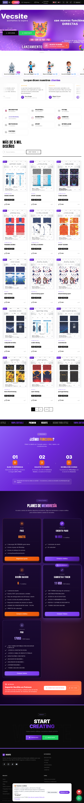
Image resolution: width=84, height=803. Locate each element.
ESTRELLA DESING (37, 244)
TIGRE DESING (62, 195)
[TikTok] (12, 764)
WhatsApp (28, 33)
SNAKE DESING (9, 195)
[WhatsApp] (79, 798)
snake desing (35, 342)
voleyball (46, 760)
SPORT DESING (36, 195)
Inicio (4, 779)
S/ (55, 2)
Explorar (11, 33)
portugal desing (63, 391)
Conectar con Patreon (56, 687)
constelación (62, 342)
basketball (46, 767)
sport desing (8, 293)
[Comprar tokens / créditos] (70, 2)
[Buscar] (63, 2)
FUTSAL (46, 762)
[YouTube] (16, 764)
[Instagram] (8, 764)
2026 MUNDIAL (48, 765)
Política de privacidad (49, 779)
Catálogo (34, 737)
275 (47, 409)
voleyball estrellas (10, 342)
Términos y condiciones (50, 781)
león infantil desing (10, 391)
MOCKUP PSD (47, 757)
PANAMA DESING (9, 244)
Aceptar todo (64, 792)
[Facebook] (4, 764)
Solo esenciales (52, 792)
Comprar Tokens (62, 614)
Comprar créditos (62, 558)
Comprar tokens (22, 673)
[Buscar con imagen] (67, 2)
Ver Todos (32, 152)
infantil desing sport (37, 293)
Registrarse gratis (22, 558)
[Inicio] (9, 2)
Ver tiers (74, 687)
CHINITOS (46, 769)
